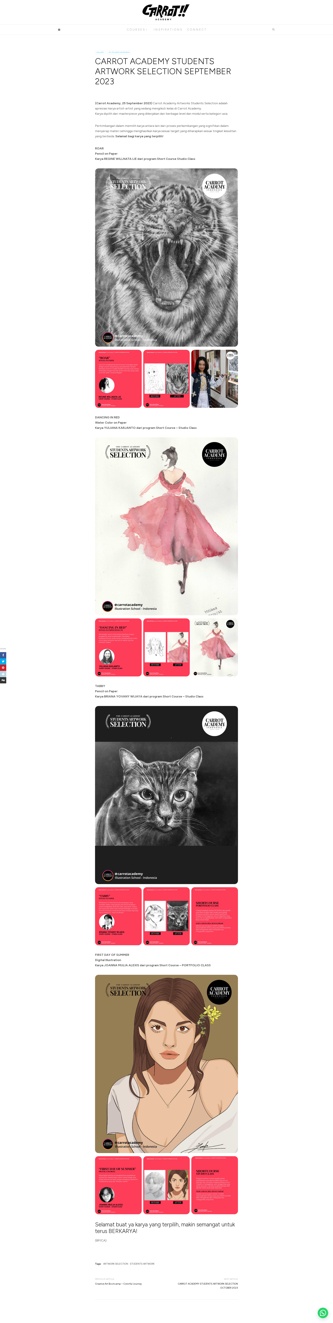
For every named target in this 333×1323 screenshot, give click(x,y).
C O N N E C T (196, 29)
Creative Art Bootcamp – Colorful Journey (118, 1283)
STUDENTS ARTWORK (142, 1263)
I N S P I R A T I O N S (168, 29)
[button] (323, 1313)
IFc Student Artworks (119, 52)
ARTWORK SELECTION (115, 1263)
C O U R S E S (136, 29)
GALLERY (100, 52)
